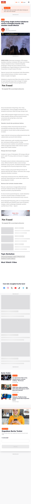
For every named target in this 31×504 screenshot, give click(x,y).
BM (16, 2)
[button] (2, 8)
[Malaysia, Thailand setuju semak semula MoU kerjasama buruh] (6, 396)
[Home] (3, 2)
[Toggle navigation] (28, 2)
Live (24, 2)
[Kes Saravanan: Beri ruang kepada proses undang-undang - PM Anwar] (6, 377)
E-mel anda (5, 437)
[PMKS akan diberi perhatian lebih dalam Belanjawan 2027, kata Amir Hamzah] (6, 387)
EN (18, 2)
